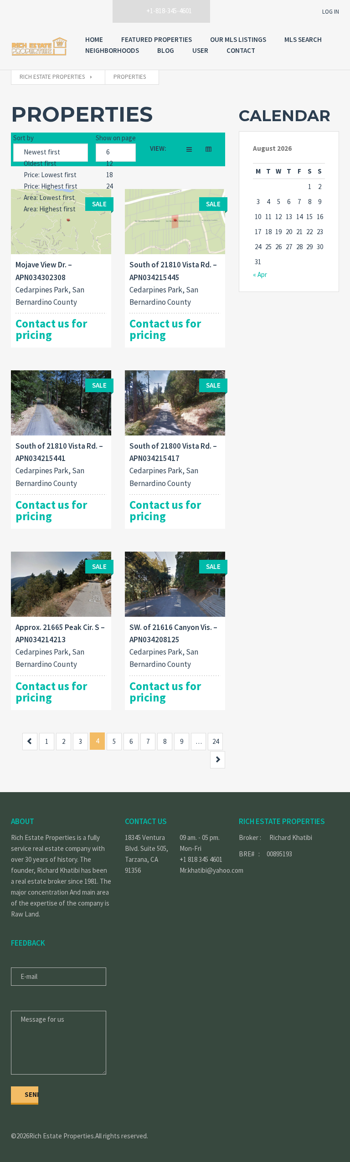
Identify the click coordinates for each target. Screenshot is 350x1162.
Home (94, 39)
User (200, 50)
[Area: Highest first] (50, 209)
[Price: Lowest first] (50, 175)
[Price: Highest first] (50, 186)
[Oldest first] (50, 163)
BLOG (165, 50)
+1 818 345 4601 (201, 859)
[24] (115, 186)
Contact (240, 50)
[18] (115, 175)
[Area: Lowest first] (50, 198)
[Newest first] (50, 152)
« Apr (260, 274)
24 (215, 741)
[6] (115, 152)
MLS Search (303, 39)
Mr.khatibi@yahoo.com (202, 870)
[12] (115, 163)
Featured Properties (156, 39)
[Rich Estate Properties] (39, 46)
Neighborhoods (112, 50)
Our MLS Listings (238, 39)
